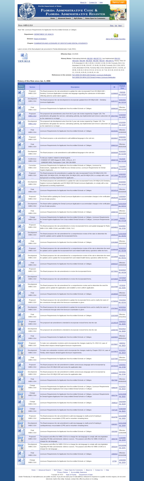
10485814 (114, 373)
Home (27, 11)
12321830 (114, 315)
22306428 (114, 249)
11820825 (114, 337)
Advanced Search (45, 470)
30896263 (114, 108)
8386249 (114, 387)
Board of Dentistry (40, 39)
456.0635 (89, 61)
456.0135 (75, 61)
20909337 (114, 264)
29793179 (114, 168)
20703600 (114, 279)
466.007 (102, 61)
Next (120, 25)
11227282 (114, 358)
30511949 (114, 124)
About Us (83, 2)
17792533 (114, 301)
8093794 (114, 395)
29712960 (114, 175)
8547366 (114, 380)
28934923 (114, 205)
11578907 (114, 344)
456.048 (82, 61)
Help (101, 2)
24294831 (114, 227)
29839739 (114, 160)
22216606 (114, 256)
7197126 (114, 410)
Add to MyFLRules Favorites (115, 39)
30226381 (114, 131)
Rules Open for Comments (74, 470)
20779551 (114, 271)
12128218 (114, 323)
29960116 (114, 145)
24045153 (114, 235)
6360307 (114, 424)
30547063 (114, 116)
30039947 (114, 138)
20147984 (114, 286)
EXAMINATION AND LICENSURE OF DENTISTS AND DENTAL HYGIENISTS (60, 43)
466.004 (90, 58)
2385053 (114, 454)
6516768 (114, 417)
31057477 (114, 101)
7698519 (114, 403)
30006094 (114, 152)
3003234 (114, 446)
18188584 (114, 294)
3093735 (114, 439)
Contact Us (93, 2)
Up (116, 25)
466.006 (95, 61)
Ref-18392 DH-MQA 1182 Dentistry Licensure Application (91, 75)
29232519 (114, 190)
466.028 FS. (110, 61)
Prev (112, 25)
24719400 (114, 219)
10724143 (114, 366)
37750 (114, 461)
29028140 (114, 197)
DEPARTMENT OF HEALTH (44, 34)
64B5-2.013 (32, 116)
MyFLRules (58, 470)
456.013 (117, 58)
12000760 (114, 330)
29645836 (114, 183)
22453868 (114, 242)
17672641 (114, 308)
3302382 (114, 431)
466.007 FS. (97, 58)
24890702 (114, 212)
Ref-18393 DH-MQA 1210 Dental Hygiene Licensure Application (93, 77)
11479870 (114, 351)
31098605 (114, 93)
